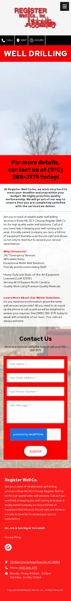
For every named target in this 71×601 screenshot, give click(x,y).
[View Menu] (64, 6)
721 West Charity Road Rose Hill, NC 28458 (35, 562)
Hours (39, 40)
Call (9, 40)
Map (23, 40)
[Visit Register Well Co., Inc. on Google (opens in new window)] (8, 547)
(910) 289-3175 (28, 568)
